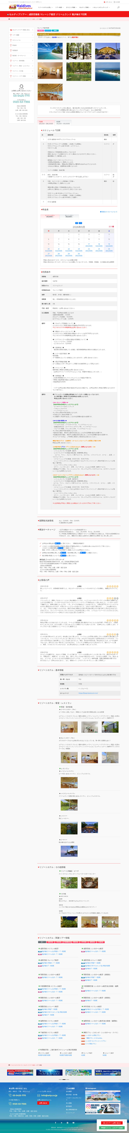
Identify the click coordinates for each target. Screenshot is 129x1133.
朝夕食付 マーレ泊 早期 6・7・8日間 (54, 951)
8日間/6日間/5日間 (44, 1055)
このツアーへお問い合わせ (113, 1123)
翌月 (110, 227)
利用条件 (15, 50)
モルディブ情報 (84, 7)
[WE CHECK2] (89, 922)
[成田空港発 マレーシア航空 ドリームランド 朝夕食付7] (50, 92)
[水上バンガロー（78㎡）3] (110, 757)
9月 (77, 223)
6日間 (83, 1055)
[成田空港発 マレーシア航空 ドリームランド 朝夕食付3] (107, 51)
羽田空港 (58, 942)
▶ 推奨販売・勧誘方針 (44, 1076)
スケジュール (16, 40)
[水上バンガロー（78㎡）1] (69, 757)
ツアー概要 (16, 35)
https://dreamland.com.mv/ (88, 693)
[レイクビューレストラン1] (69, 805)
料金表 (15, 45)
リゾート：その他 (18, 71)
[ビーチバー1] (69, 851)
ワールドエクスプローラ (16, 19)
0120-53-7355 (21, 102)
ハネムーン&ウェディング (100, 7)
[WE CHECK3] (110, 922)
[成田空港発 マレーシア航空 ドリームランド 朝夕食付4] (50, 70)
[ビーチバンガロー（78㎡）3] (110, 727)
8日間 (104, 1055)
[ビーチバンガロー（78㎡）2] (89, 727)
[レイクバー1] (69, 828)
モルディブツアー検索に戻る (21, 30)
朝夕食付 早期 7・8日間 (92, 963)
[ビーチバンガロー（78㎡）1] (69, 727)
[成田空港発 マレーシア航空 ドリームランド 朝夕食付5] (78, 71)
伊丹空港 (84, 942)
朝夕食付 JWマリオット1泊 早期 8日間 (97, 966)
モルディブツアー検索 (29, 19)
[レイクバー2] (89, 827)
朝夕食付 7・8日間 (48, 966)
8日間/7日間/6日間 (66, 1055)
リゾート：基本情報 (18, 60)
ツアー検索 (58, 7)
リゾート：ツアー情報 (19, 76)
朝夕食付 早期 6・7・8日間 (51, 963)
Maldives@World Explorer (21, 6)
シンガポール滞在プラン (93, 1035)
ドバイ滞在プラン (90, 1044)
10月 (80, 223)
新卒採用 (69, 1106)
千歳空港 (100, 942)
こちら (58, 543)
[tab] (46, 123)
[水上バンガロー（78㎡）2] (89, 757)
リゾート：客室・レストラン (21, 66)
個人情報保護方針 (71, 1109)
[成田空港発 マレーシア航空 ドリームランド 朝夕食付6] (107, 71)
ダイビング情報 (70, 7)
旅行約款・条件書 (71, 1095)
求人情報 (69, 1103)
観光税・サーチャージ (19, 55)
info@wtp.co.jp (49, 1095)
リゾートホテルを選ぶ (44, 7)
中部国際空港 (67, 942)
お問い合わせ (109, 2)
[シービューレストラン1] (69, 782)
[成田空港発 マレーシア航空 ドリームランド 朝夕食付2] (78, 51)
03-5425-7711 (21, 96)
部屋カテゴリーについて (109, 212)
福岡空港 (92, 942)
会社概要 (117, 2)
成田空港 (50, 942)
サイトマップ (70, 1113)
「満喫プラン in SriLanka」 (94, 1038)
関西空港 (75, 942)
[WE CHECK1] (69, 922)
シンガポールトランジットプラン (95, 1041)
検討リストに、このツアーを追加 (113, 1128)
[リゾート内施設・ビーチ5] (69, 883)
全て (42, 942)
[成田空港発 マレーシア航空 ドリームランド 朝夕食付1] (50, 51)
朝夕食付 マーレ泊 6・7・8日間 (52, 954)
